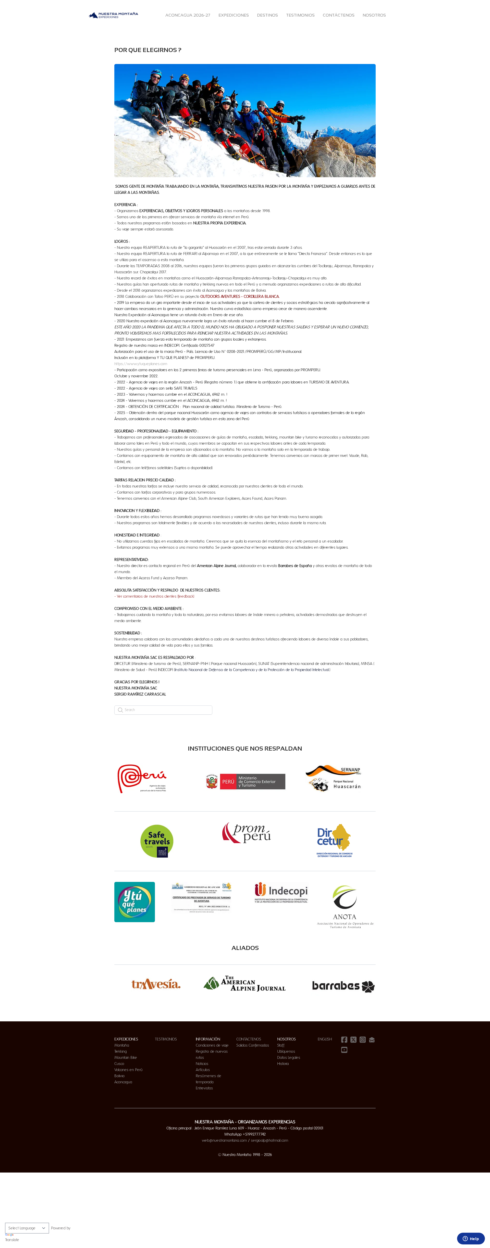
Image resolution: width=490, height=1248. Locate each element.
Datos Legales (288, 1057)
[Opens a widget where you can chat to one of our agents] (471, 1239)
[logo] (113, 15)
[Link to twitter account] (353, 1039)
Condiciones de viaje (212, 1045)
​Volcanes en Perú (128, 1069)
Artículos (203, 1069)
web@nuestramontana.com (224, 1140)
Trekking (120, 1051)
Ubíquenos (286, 1051)
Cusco (119, 1063)
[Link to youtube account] (344, 1049)
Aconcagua (123, 1082)
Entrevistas (204, 1088)
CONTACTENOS (248, 1039)
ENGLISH (325, 1039)
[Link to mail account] (372, 1039)
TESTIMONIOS (166, 1039)
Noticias (202, 1063)
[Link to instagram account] (363, 1039)
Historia (283, 1063)
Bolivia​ (119, 1076)
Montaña (121, 1045)
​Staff (280, 1045)
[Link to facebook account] (344, 1039)
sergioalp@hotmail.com (269, 1140)
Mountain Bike (125, 1057)
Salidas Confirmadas (252, 1045)
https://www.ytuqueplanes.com (140, 364)
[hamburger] (145, 15)
